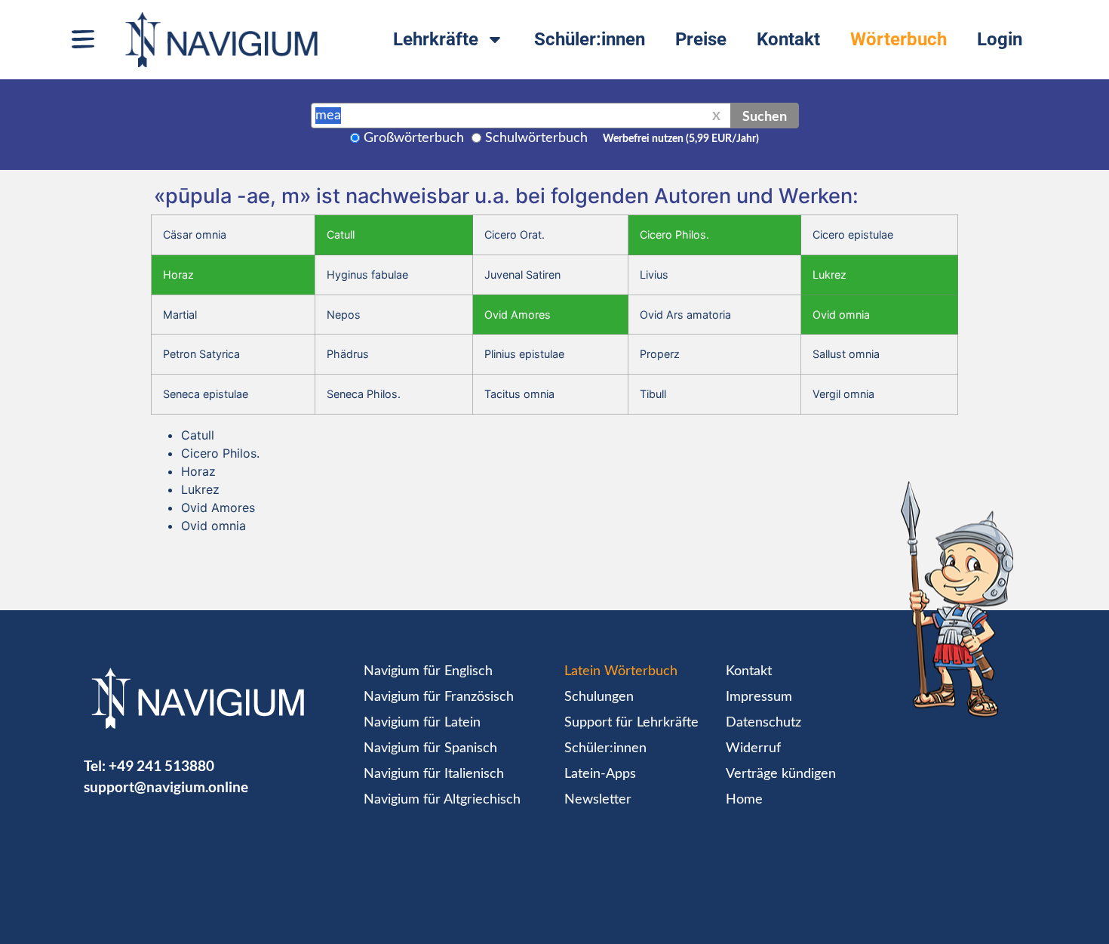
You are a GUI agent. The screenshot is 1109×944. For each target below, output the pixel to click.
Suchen (764, 115)
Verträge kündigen (781, 774)
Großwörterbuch (414, 138)
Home (744, 800)
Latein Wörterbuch (620, 671)
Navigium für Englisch (428, 671)
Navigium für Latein (422, 723)
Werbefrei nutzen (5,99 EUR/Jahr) (681, 139)
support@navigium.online (166, 786)
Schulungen (599, 697)
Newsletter (597, 800)
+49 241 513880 (161, 765)
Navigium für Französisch (439, 697)
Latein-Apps (600, 774)
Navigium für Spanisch (430, 748)
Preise (701, 39)
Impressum (759, 697)
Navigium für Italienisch (434, 774)
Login (999, 39)
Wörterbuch (898, 39)
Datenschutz (763, 723)
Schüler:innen (589, 39)
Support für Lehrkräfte (631, 723)
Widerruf (753, 748)
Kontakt (788, 39)
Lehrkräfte (435, 39)
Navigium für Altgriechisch (442, 800)
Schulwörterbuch (536, 138)
